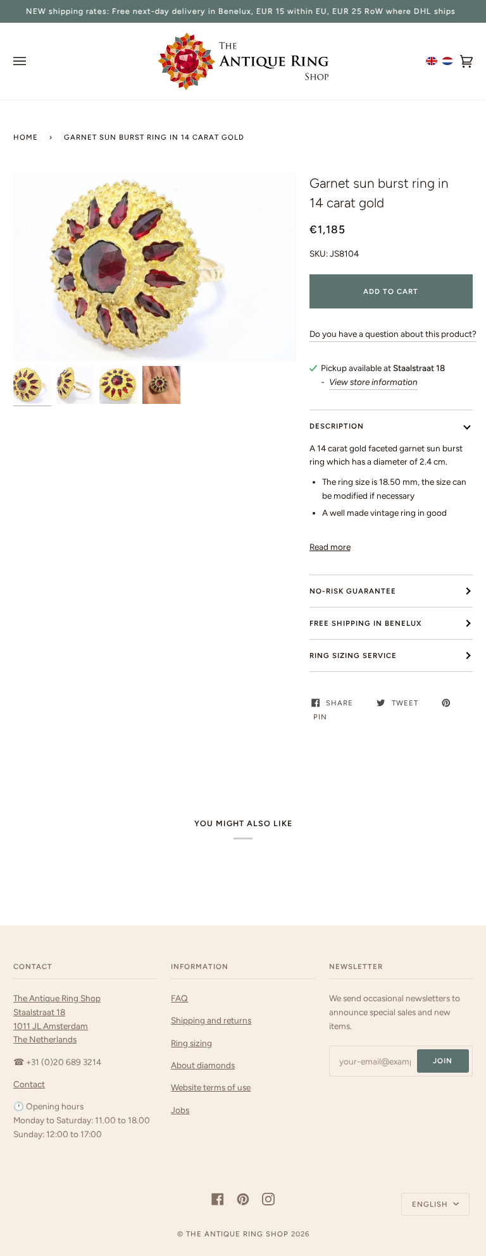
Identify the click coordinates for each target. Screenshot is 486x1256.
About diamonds (203, 1065)
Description (336, 426)
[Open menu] (32, 61)
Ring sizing (191, 1043)
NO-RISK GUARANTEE (352, 591)
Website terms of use (211, 1087)
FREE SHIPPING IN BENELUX (365, 623)
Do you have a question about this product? (393, 334)
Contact (29, 1084)
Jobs (180, 1110)
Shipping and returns (211, 1020)
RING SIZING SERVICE (353, 655)
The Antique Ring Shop (237, 1233)
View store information (373, 382)
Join (442, 1060)
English (431, 1204)
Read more (330, 547)
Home (25, 137)
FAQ (179, 998)
